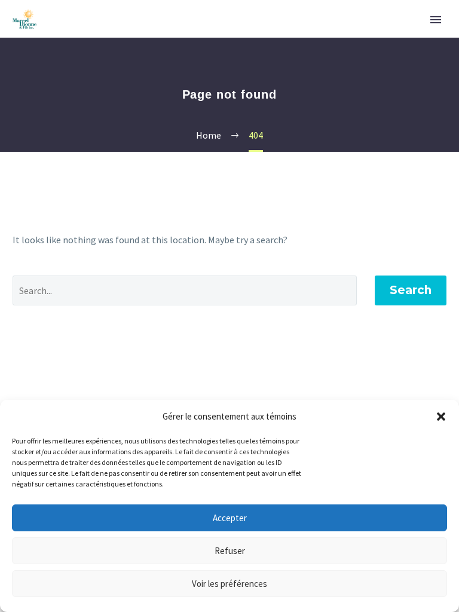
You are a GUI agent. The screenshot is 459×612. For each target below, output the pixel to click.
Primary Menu (435, 20)
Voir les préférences (229, 583)
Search (411, 290)
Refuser (230, 550)
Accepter (230, 518)
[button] (441, 417)
